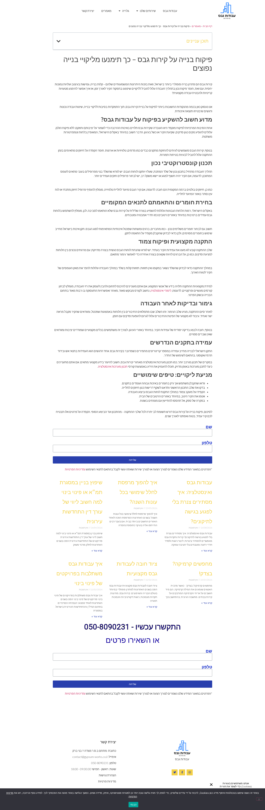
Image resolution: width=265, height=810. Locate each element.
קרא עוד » (206, 550)
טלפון (207, 442)
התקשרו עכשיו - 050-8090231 (132, 626)
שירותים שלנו (148, 10)
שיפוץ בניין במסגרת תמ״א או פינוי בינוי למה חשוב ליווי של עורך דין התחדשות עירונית (81, 501)
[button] (211, 784)
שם (209, 427)
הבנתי (133, 804)
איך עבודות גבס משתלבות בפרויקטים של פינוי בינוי (79, 573)
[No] (259, 799)
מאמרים (106, 10)
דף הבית (207, 26)
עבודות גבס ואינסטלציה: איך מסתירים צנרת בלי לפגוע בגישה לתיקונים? (192, 501)
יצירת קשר (87, 10)
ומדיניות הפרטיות (75, 469)
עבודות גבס (170, 10)
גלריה (125, 10)
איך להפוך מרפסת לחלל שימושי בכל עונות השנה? (137, 492)
